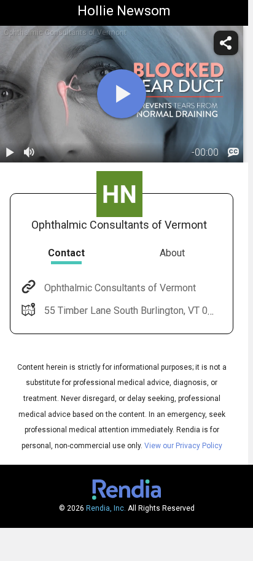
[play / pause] (10, 152)
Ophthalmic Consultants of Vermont (120, 288)
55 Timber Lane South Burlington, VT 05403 (137, 310)
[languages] (233, 152)
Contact (66, 253)
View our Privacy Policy (183, 445)
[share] (226, 43)
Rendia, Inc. (106, 508)
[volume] (29, 152)
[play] (121, 93)
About (172, 253)
